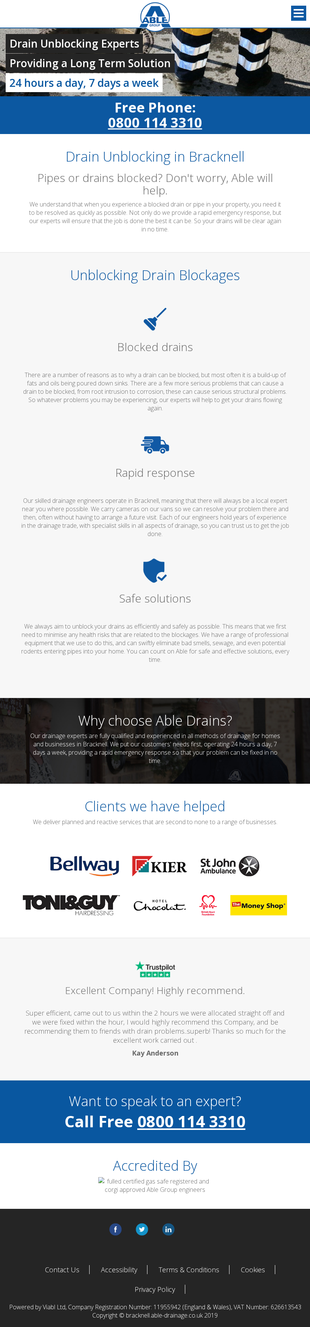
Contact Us (62, 1269)
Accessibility (119, 1269)
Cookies (253, 1269)
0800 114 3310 (155, 122)
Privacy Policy (155, 1289)
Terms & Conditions (189, 1269)
